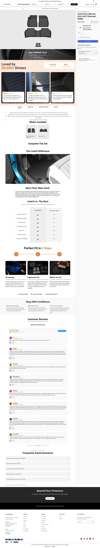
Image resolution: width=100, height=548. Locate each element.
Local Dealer (43, 518)
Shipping (43, 522)
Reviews (56, 106)
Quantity (78, 32)
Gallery (20, 106)
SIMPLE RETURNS (37, 294)
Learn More (50, 498)
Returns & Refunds (45, 524)
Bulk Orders (43, 528)
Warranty (25, 520)
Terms (24, 522)
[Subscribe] (93, 521)
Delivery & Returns (43, 106)
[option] (50, 1)
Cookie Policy (47, 546)
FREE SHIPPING (24, 294)
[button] (89, 4)
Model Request (44, 530)
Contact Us (7, 532)
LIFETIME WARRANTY (52, 294)
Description (30, 106)
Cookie (24, 526)
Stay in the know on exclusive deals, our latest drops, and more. (50, 506)
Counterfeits (25, 530)
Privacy (24, 524)
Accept (53, 546)
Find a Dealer (8, 533)
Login (60, 516)
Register (60, 518)
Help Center (43, 516)
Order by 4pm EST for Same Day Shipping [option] (50, 8)
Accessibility (25, 528)
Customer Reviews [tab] (38, 319)
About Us (25, 516)
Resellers (43, 526)
